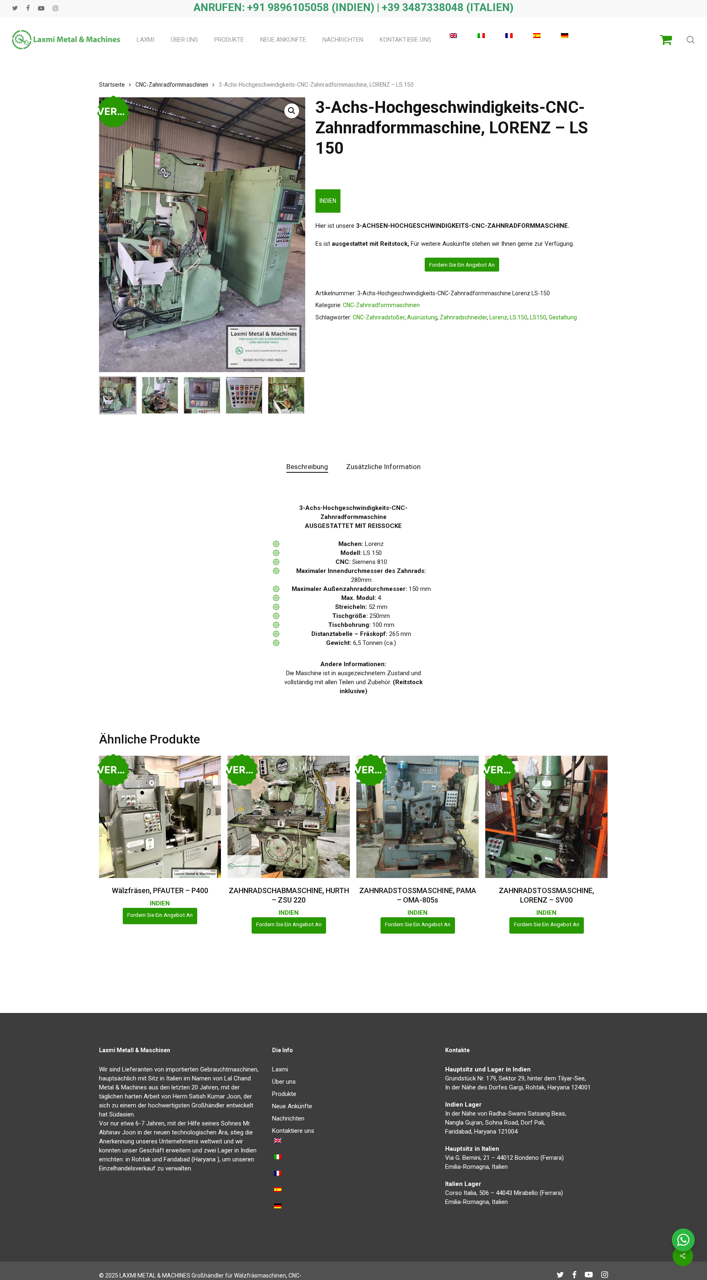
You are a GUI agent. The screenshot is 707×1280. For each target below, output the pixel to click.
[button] (291, 110)
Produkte (284, 1094)
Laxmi (280, 1069)
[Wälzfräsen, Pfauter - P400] (160, 817)
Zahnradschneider (463, 317)
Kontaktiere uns (293, 1130)
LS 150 (518, 317)
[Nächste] (292, 395)
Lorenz (498, 317)
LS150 (538, 317)
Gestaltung (563, 317)
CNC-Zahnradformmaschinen (171, 84)
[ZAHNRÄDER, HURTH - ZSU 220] (288, 817)
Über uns (284, 1081)
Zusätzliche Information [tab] (383, 467)
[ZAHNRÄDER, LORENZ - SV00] (546, 817)
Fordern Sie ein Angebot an (462, 264)
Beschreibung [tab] (307, 467)
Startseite (112, 84)
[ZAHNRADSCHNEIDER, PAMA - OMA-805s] (417, 817)
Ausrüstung (422, 317)
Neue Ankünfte (292, 1106)
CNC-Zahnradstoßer (379, 317)
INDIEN (328, 201)
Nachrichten (288, 1118)
